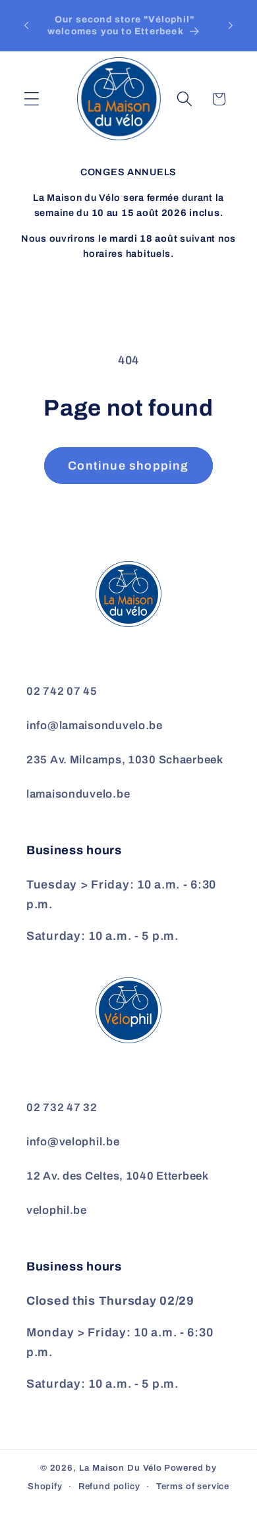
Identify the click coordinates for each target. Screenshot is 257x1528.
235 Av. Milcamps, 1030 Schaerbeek (124, 759)
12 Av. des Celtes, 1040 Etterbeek (117, 1176)
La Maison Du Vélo (120, 1468)
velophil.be (56, 1210)
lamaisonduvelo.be (78, 794)
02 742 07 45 (62, 691)
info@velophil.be (73, 1141)
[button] (31, 99)
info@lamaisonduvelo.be (94, 725)
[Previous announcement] (26, 25)
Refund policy (109, 1486)
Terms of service (192, 1486)
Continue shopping (128, 465)
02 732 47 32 (62, 1107)
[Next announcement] (230, 25)
